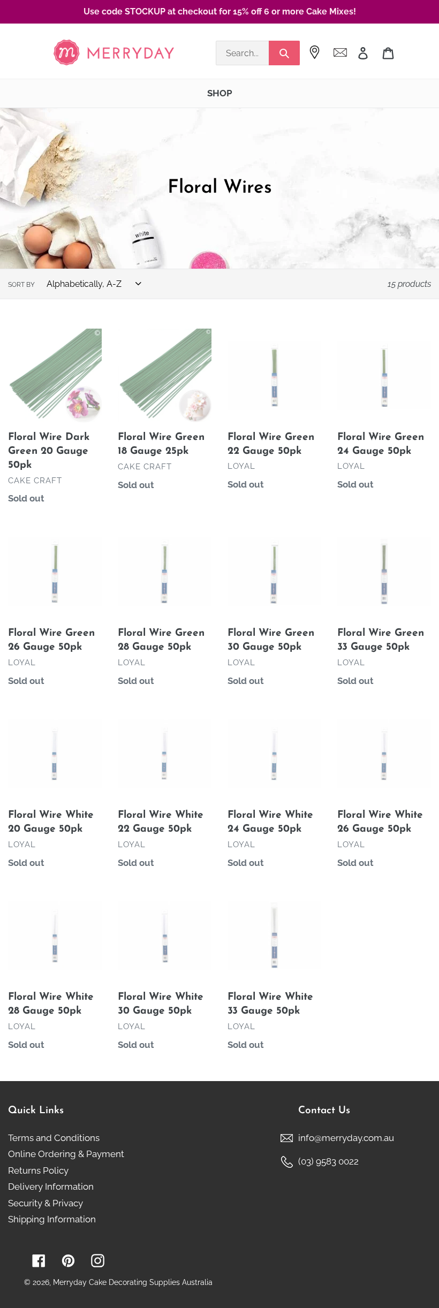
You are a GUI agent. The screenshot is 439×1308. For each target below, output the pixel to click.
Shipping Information (52, 1219)
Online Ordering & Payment (66, 1154)
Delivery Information (51, 1186)
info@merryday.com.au (346, 1137)
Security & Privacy (45, 1203)
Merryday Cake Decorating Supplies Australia (133, 1282)
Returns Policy (38, 1170)
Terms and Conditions (54, 1137)
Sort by (21, 284)
